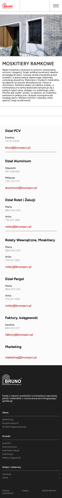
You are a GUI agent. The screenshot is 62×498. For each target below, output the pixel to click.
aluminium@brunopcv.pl (21, 187)
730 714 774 (12, 181)
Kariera (25, 491)
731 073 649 (12, 141)
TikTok (5, 478)
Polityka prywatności (8, 492)
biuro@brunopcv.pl (17, 147)
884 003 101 (12, 328)
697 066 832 (12, 171)
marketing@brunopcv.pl (21, 357)
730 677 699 (12, 220)
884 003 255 (12, 210)
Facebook (6, 474)
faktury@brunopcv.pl (19, 334)
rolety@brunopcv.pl (18, 226)
